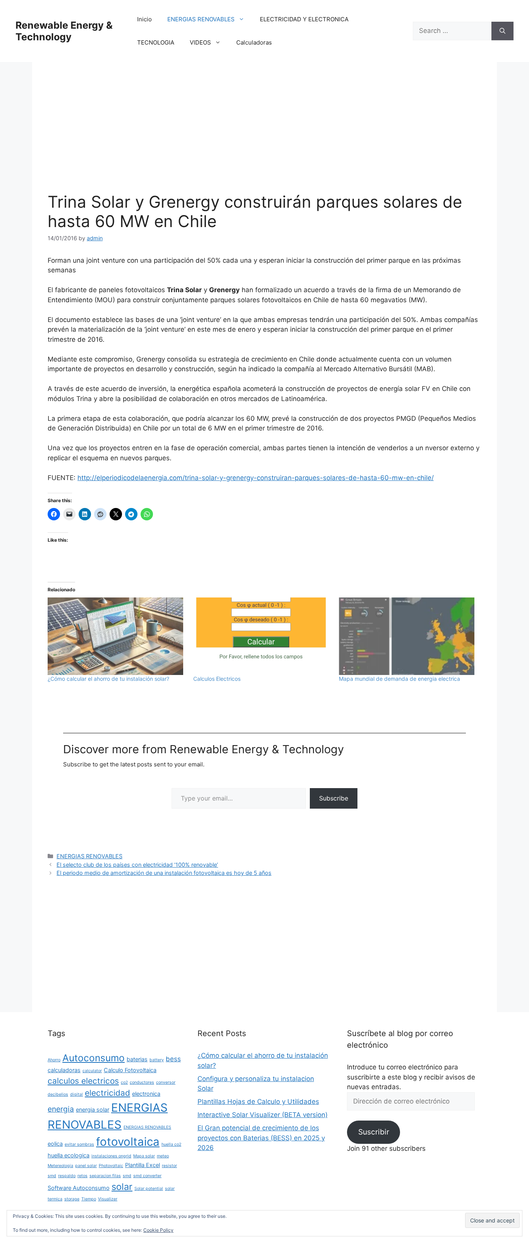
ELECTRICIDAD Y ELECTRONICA (304, 19)
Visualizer (107, 1199)
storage (71, 1199)
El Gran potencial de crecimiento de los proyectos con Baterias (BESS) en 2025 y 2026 (261, 1138)
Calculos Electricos (216, 678)
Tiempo (88, 1199)
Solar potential (148, 1188)
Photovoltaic (111, 1165)
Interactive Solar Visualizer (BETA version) (263, 1115)
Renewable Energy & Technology (64, 31)
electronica (146, 1093)
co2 (124, 1082)
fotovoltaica (128, 1141)
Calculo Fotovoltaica (130, 1070)
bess (173, 1059)
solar (122, 1186)
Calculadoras (254, 42)
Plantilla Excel (142, 1165)
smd (127, 1175)
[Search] (502, 31)
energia (61, 1109)
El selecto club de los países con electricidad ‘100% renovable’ (137, 864)
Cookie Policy (158, 1230)
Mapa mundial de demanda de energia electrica (399, 678)
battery (156, 1059)
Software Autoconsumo (79, 1187)
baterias (137, 1059)
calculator (92, 1070)
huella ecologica (68, 1155)
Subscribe (333, 798)
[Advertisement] (264, 135)
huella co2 (171, 1144)
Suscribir (373, 1131)
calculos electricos (83, 1081)
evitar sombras (79, 1144)
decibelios (58, 1094)
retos (82, 1175)
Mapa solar (144, 1156)
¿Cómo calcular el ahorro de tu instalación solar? (108, 678)
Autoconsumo (93, 1058)
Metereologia (60, 1165)
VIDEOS (200, 42)
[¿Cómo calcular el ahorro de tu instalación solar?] (116, 636)
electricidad (107, 1093)
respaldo (67, 1175)
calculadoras (64, 1070)
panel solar (86, 1165)
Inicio (144, 19)
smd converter (147, 1175)
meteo (163, 1156)
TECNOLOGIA (155, 42)
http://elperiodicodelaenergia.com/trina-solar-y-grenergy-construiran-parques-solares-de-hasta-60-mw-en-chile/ (255, 478)
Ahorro (54, 1059)
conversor (165, 1082)
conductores (142, 1082)
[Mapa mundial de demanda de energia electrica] (408, 636)
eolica (55, 1143)
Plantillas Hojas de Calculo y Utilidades (258, 1101)
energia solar (92, 1109)
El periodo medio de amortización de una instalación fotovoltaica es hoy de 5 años (164, 872)
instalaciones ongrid (111, 1156)
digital (76, 1094)
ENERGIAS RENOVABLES (201, 19)
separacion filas (105, 1175)
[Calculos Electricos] (262, 636)
